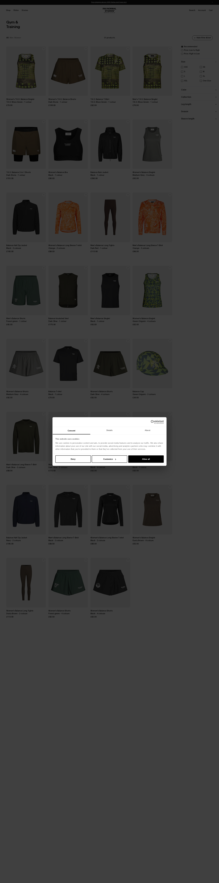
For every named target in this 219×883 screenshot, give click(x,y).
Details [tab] (109, 430)
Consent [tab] (71, 431)
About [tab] (147, 430)
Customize (108, 459)
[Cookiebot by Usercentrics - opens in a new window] (153, 422)
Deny (73, 459)
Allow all (146, 459)
